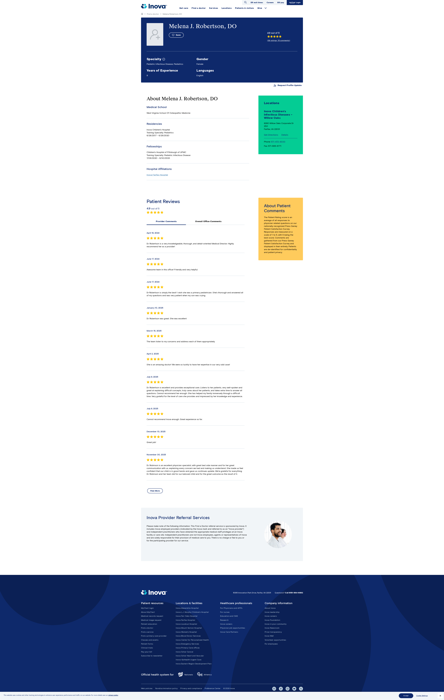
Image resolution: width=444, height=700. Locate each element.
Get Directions (271, 135)
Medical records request (152, 616)
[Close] (440, 695)
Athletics (208, 675)
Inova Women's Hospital (186, 632)
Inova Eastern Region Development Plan (193, 664)
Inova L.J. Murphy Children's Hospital (192, 612)
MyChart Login (294, 2)
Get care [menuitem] (183, 8)
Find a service (147, 632)
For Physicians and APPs (231, 608)
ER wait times (257, 2)
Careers (270, 2)
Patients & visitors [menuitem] (244, 8)
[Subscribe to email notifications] (274, 689)
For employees (271, 644)
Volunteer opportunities (275, 640)
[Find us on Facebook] (281, 689)
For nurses (225, 612)
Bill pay (280, 2)
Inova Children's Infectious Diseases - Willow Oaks (278, 115)
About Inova (270, 608)
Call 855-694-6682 (294, 593)
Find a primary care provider (154, 636)
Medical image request (151, 620)
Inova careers (226, 624)
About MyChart (148, 612)
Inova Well (269, 636)
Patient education (149, 624)
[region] (222, 696)
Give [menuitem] (259, 8)
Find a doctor (153, 14)
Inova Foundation (272, 620)
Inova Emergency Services (187, 644)
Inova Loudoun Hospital (186, 624)
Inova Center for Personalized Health (192, 640)
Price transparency (273, 632)
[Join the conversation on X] (301, 689)
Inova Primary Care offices (188, 648)
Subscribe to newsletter (151, 656)
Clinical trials (147, 648)
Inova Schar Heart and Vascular (190, 656)
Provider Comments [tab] (166, 221)
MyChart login (147, 608)
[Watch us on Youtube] (294, 689)
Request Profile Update (290, 85)
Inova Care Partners (229, 632)
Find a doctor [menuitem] (199, 8)
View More (155, 491)
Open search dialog (245, 2)
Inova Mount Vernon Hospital (189, 628)
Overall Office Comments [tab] (208, 221)
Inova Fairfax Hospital (157, 175)
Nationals (188, 675)
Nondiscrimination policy (166, 688)
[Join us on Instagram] (288, 689)
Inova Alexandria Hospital (187, 608)
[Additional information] (163, 59)
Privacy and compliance (191, 688)
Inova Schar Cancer (184, 652)
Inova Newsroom (272, 628)
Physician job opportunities (232, 628)
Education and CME (229, 616)
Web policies (147, 688)
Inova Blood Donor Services (188, 636)
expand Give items (265, 8)
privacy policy (113, 695)
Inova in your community (275, 624)
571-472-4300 (278, 141)
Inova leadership (272, 612)
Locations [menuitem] (227, 8)
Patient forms (147, 644)
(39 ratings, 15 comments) (278, 40)
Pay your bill (146, 652)
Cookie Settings (422, 696)
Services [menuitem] (213, 8)
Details (284, 135)
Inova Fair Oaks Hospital (186, 616)
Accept (406, 696)
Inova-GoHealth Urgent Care (188, 660)
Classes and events (149, 640)
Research (224, 620)
